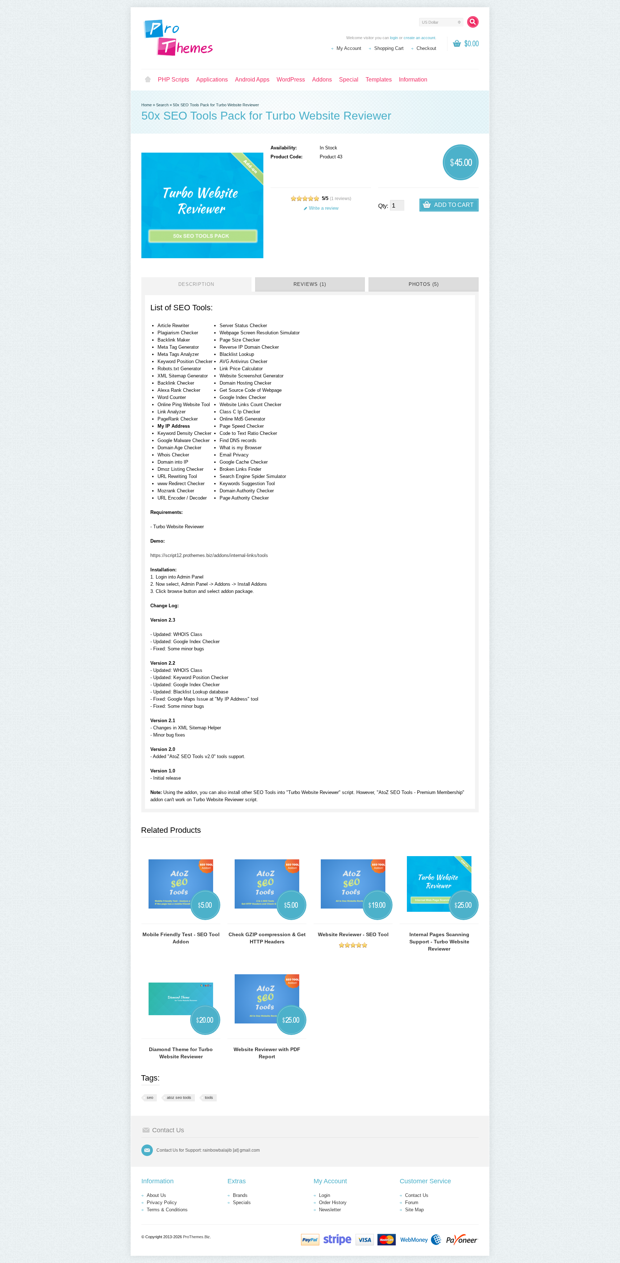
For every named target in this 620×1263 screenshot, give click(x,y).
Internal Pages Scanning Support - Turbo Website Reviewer (439, 942)
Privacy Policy (162, 1202)
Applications (212, 79)
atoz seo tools (179, 1097)
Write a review (323, 208)
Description (196, 284)
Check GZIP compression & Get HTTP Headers (267, 938)
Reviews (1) (309, 284)
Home (147, 79)
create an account (419, 38)
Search (162, 105)
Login (324, 1195)
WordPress (291, 79)
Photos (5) (424, 284)
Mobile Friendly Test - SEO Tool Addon (181, 938)
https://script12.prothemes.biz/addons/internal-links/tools (209, 555)
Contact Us (416, 1195)
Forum (411, 1202)
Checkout (426, 48)
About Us (156, 1195)
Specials (242, 1202)
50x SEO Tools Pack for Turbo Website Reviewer (216, 105)
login (394, 38)
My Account (349, 48)
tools (209, 1097)
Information (413, 79)
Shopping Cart (389, 48)
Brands (240, 1195)
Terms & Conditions (167, 1209)
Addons (322, 79)
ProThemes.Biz (196, 1237)
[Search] (473, 22)
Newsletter (330, 1209)
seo (150, 1097)
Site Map (414, 1209)
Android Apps (252, 79)
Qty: (383, 206)
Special (348, 79)
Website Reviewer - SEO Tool (353, 934)
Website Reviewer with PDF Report (267, 1052)
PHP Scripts (173, 79)
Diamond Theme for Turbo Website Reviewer (181, 1052)
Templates (379, 79)
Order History (333, 1202)
